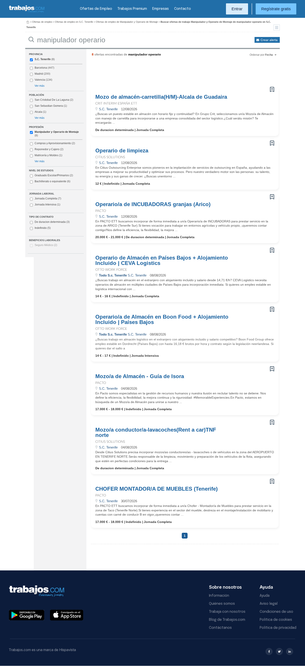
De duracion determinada (52, 221)
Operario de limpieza (121, 150)
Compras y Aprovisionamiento (53, 143)
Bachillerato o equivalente (52, 181)
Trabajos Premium (132, 9)
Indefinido (43, 228)
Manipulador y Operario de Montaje (57, 131)
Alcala (38, 111)
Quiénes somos (222, 604)
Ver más (39, 85)
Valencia (40, 79)
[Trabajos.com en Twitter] (279, 651)
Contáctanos (220, 628)
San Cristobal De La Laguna (52, 99)
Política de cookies (276, 620)
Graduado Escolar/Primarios (54, 175)
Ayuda (264, 596)
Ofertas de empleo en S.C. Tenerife (74, 21)
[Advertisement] (175, 73)
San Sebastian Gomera (49, 105)
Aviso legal (269, 604)
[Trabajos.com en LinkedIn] (289, 651)
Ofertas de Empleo (96, 9)
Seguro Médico (46, 245)
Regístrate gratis (276, 9)
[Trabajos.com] (27, 12)
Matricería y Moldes (46, 155)
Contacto (182, 9)
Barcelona (41, 67)
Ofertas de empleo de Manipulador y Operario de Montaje (127, 21)
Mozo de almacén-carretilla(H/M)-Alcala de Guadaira (161, 97)
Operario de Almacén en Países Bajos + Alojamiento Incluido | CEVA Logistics (161, 260)
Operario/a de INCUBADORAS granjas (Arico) (153, 204)
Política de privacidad (278, 628)
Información (219, 596)
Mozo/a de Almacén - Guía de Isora (139, 376)
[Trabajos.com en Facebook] (269, 651)
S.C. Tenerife (43, 59)
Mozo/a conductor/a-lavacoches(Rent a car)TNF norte (155, 432)
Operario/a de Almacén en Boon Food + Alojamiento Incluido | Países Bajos (161, 319)
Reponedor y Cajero (47, 149)
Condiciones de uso (276, 612)
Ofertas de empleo (42, 21)
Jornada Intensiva (47, 204)
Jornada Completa (48, 198)
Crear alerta (269, 40)
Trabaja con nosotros (227, 612)
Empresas (160, 9)
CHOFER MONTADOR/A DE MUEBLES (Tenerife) (156, 489)
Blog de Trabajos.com (227, 620)
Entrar (237, 9)
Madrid (39, 73)
